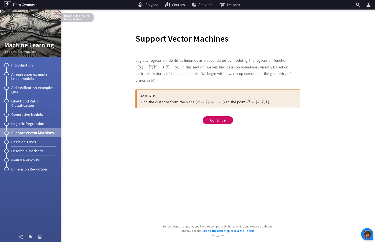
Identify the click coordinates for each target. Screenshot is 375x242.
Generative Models (27, 114)
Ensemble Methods (27, 150)
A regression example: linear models (29, 76)
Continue (218, 120)
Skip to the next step (216, 231)
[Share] (21, 237)
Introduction (22, 65)
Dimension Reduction (29, 169)
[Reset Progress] (40, 237)
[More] (369, 5)
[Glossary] (30, 237)
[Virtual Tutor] (367, 234)
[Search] (358, 5)
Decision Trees (23, 141)
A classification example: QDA (32, 89)
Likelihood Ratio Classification (25, 103)
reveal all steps (244, 231)
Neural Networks (25, 160)
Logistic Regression (27, 123)
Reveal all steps (73, 19)
